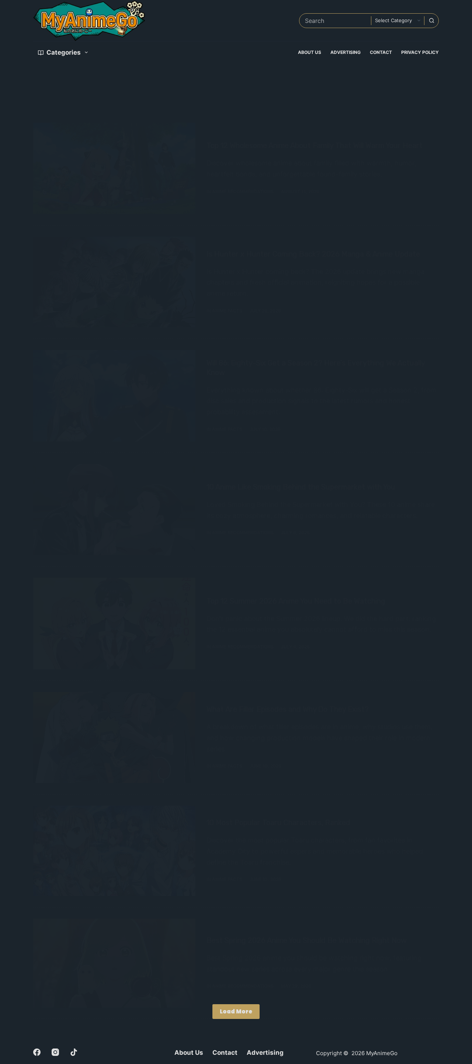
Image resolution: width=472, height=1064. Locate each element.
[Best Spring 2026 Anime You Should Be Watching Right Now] (114, 963)
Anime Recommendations (243, 191)
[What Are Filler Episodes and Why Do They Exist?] (114, 737)
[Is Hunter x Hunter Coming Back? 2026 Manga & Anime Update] (114, 282)
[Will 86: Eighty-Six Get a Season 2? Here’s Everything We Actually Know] (114, 396)
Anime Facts (227, 310)
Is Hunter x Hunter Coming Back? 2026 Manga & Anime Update (313, 254)
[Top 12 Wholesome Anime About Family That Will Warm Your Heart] (114, 168)
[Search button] (431, 21)
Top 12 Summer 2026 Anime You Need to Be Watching (295, 601)
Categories (63, 52)
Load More (236, 1011)
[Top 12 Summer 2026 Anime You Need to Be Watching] (114, 623)
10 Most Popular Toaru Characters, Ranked (278, 822)
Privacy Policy (420, 52)
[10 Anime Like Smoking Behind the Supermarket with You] (114, 510)
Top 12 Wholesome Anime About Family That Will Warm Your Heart (314, 145)
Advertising (345, 52)
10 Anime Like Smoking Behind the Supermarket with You (300, 487)
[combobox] (335, 20)
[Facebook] (37, 1052)
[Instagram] (55, 1052)
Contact (381, 52)
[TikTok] (73, 1052)
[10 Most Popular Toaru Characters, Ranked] (114, 851)
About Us (309, 52)
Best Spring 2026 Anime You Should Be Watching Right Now (306, 940)
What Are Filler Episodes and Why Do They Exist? (287, 709)
